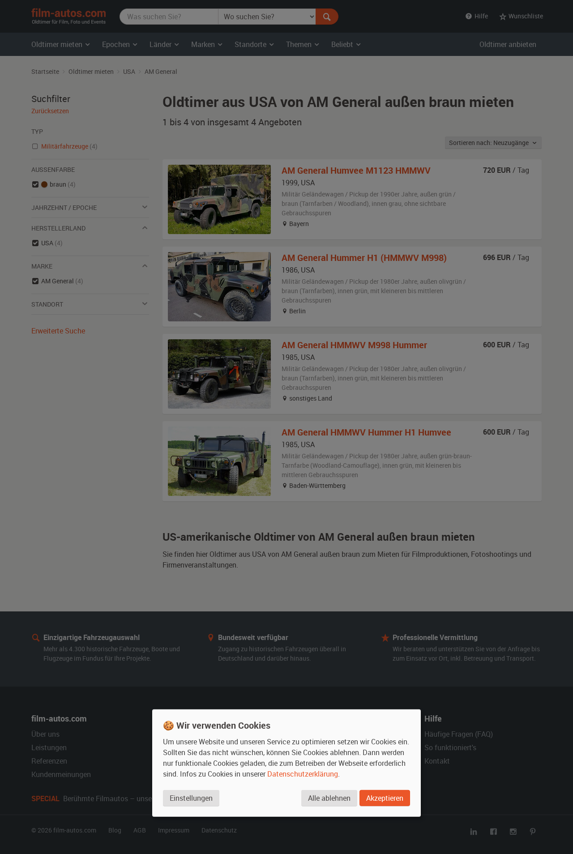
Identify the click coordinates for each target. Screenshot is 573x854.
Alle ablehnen (329, 798)
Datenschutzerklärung (302, 774)
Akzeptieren (384, 798)
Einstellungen (191, 798)
